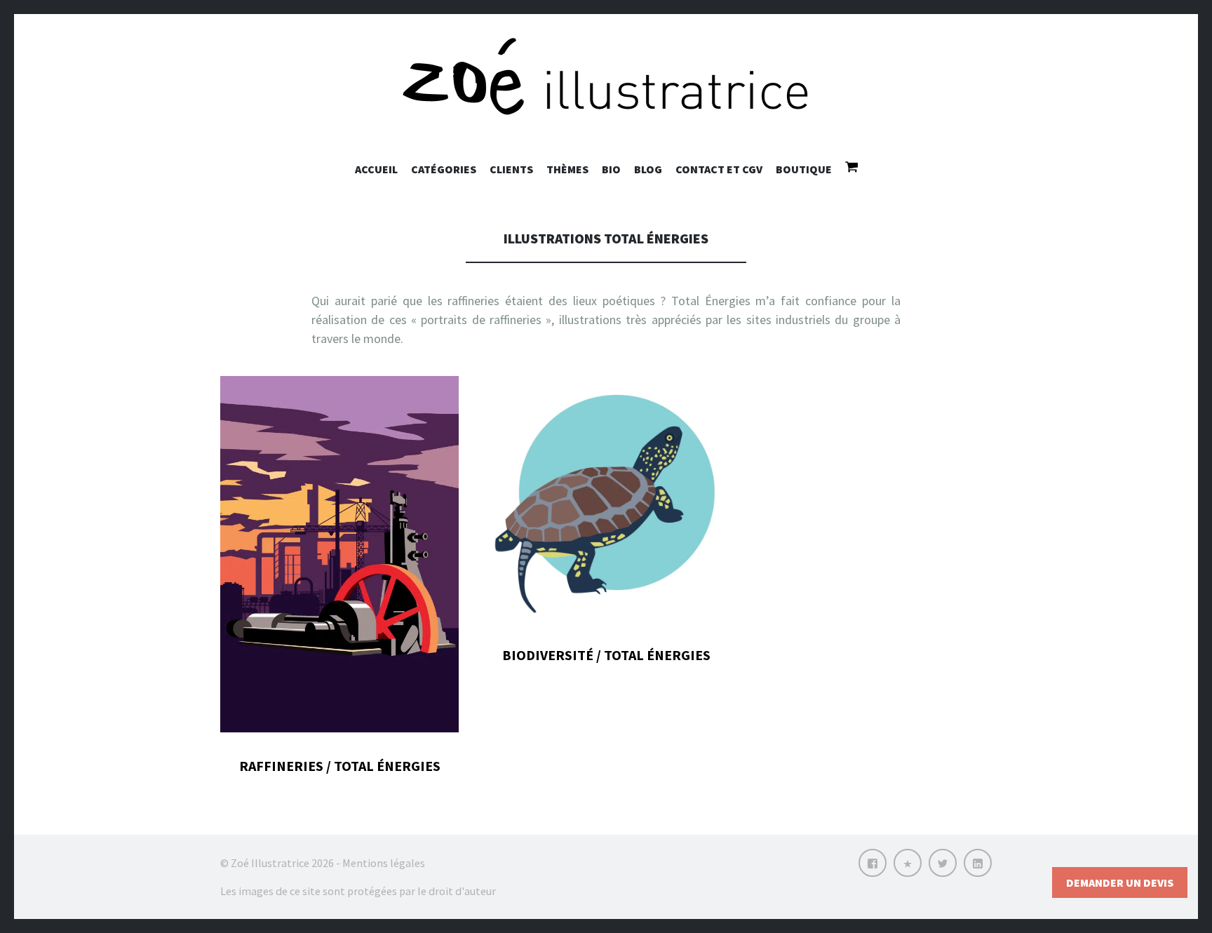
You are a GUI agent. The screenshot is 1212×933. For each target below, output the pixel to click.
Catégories (443, 169)
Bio (611, 169)
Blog (648, 169)
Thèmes (567, 169)
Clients (511, 169)
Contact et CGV (718, 169)
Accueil (376, 169)
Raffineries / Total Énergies (339, 765)
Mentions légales (383, 863)
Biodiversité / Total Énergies (606, 655)
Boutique (804, 169)
